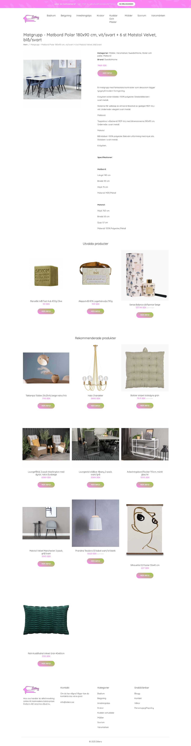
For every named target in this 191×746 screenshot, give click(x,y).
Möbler (128, 15)
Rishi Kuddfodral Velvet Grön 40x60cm (46, 653)
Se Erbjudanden (126, 4)
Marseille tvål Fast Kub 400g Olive (46, 301)
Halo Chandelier (95, 395)
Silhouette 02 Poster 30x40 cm (144, 565)
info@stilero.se (67, 702)
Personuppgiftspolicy (144, 708)
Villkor (137, 703)
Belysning (66, 15)
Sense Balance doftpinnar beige (145, 304)
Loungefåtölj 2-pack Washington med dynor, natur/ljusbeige (46, 473)
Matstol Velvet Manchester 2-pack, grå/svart (46, 552)
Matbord (107, 56)
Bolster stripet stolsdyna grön (145, 395)
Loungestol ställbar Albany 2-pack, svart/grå (95, 473)
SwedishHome (135, 53)
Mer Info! (107, 73)
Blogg (137, 693)
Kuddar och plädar (113, 19)
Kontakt (138, 698)
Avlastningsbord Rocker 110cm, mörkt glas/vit (145, 473)
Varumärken (158, 15)
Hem (25, 44)
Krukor (100, 15)
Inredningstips (84, 15)
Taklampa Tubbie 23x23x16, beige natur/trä (46, 395)
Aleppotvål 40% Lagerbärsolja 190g (96, 301)
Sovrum (142, 15)
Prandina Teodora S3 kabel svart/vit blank (95, 550)
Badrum (51, 15)
